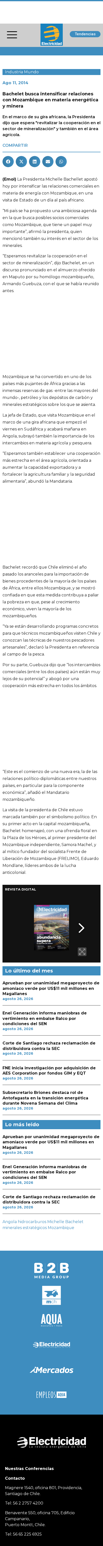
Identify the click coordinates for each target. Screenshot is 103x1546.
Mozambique (61, 1227)
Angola (9, 1221)
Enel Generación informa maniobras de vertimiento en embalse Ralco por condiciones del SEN (44, 1018)
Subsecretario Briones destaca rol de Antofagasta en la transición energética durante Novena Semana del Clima (45, 1098)
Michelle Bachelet (65, 1221)
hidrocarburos (32, 1221)
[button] (8, 161)
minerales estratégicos (24, 1227)
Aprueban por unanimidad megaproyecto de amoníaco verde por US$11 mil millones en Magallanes (51, 988)
